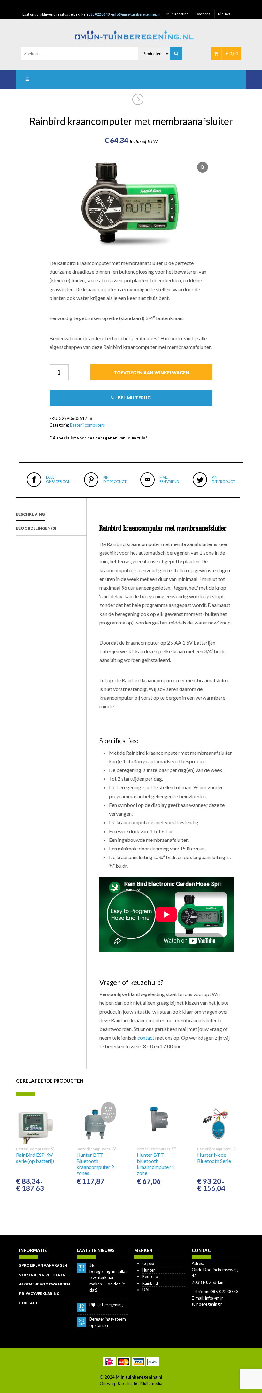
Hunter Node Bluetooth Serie (214, 1158)
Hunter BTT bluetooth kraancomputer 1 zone (155, 1164)
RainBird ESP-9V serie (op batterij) (35, 1158)
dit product (115, 479)
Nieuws (224, 14)
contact (145, 1038)
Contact (28, 1303)
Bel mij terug (134, 397)
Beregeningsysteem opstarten (107, 1322)
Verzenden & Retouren (42, 1275)
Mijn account (177, 14)
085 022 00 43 (99, 14)
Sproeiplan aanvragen (43, 1265)
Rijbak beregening (106, 1304)
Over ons (203, 14)
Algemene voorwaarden (44, 1284)
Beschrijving (30, 514)
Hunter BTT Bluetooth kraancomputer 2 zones (95, 1164)
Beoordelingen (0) (36, 528)
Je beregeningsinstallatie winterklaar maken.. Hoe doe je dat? (108, 1277)
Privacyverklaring (39, 1294)
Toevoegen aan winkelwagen (151, 372)
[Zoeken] (176, 53)
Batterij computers (87, 425)
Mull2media (151, 1383)
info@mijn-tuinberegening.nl (136, 14)
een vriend (169, 479)
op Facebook (58, 479)
